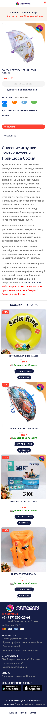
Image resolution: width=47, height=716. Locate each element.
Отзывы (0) (10, 136)
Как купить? (23, 659)
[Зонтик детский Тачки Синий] (23, 404)
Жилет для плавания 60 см (23, 574)
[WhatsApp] (35, 102)
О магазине (8, 676)
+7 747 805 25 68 (32, 282)
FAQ (4, 659)
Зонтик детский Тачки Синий (24, 429)
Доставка (35, 659)
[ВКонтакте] (6, 102)
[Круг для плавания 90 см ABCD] (23, 331)
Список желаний (11, 646)
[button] (43, 3)
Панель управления (12, 638)
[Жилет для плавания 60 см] (23, 549)
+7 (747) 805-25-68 (16, 617)
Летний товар (29, 12)
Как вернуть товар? (13, 663)
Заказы (27, 638)
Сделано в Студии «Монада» (30, 704)
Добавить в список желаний (22, 89)
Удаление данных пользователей (20, 650)
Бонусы (11, 659)
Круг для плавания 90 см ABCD (23, 356)
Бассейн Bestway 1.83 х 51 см (23, 501)
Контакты (20, 676)
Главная (14, 12)
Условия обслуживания (15, 667)
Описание (9, 127)
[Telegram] (25, 102)
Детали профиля (11, 642)
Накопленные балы (32, 642)
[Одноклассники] (16, 102)
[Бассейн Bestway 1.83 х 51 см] (23, 477)
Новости (30, 676)
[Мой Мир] (6, 105)
